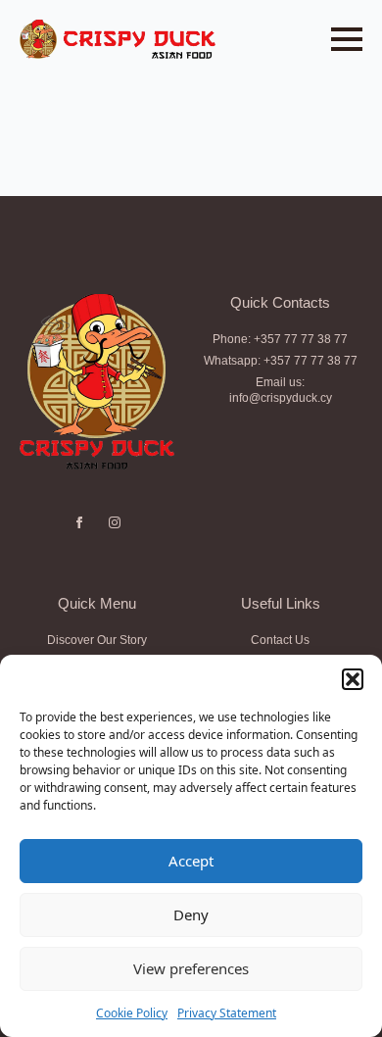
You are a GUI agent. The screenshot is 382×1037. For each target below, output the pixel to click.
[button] (352, 679)
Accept (191, 860)
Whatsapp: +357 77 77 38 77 (281, 361)
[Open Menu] (346, 39)
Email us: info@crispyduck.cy (280, 390)
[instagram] (114, 522)
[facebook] (79, 522)
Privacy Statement (226, 1013)
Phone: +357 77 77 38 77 (280, 339)
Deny (191, 914)
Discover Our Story (97, 640)
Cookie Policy (131, 1013)
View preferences (191, 968)
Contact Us (280, 640)
